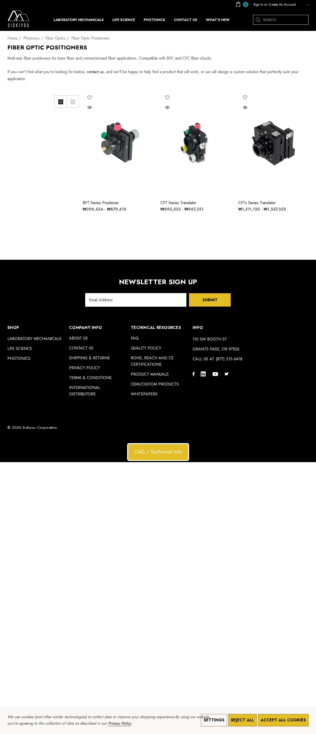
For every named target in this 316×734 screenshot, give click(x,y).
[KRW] (303, 4)
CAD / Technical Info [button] (158, 451)
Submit (209, 300)
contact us (95, 72)
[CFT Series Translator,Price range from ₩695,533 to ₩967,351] (195, 143)
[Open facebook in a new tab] (193, 373)
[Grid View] (60, 101)
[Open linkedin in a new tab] (204, 373)
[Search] (258, 20)
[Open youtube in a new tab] (216, 373)
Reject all (242, 720)
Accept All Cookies (283, 720)
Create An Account (282, 4)
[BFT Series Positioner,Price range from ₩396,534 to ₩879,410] (118, 143)
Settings (214, 720)
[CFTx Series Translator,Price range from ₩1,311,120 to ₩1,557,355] (273, 143)
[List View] (73, 101)
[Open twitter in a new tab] (227, 373)
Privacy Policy (119, 723)
